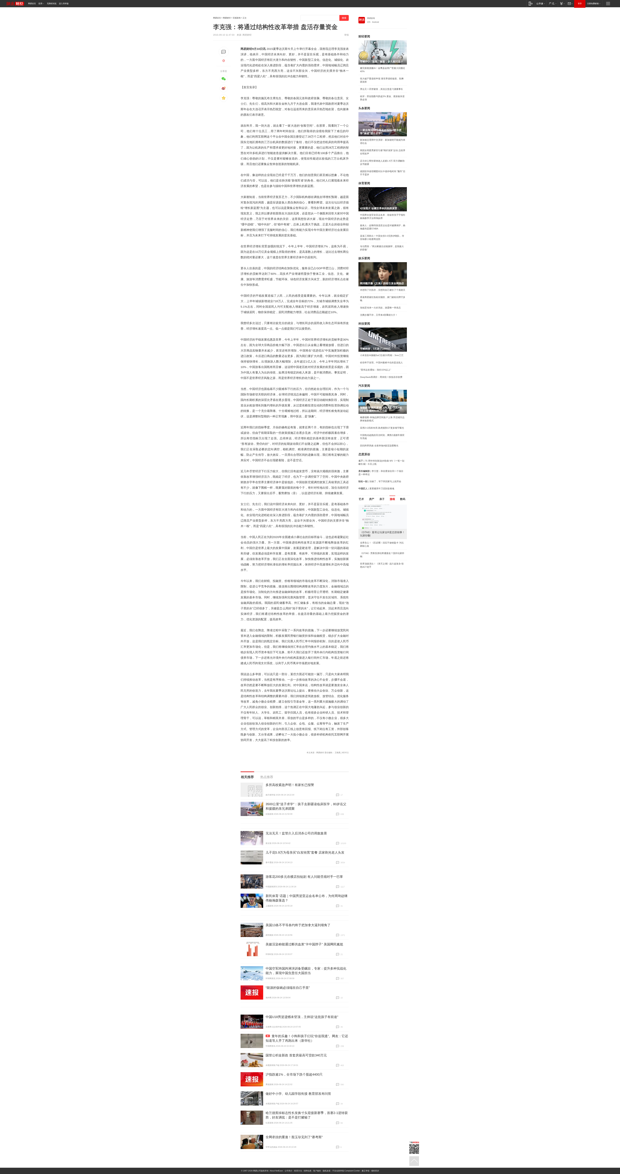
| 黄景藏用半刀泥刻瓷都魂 (376, 488)
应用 (40, 3)
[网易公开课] (540, 3)
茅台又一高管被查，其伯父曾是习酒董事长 (381, 89)
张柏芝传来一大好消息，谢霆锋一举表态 (380, 307)
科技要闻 (364, 323)
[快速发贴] (224, 52)
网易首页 (32, 3)
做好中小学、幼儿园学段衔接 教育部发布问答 (298, 1093)
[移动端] (530, 3)
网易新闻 (371, 18)
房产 (371, 499)
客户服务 (317, 1171)
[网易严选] (552, 3)
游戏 (392, 499)
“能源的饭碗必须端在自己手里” (288, 987)
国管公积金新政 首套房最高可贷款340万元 (296, 1055)
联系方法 (298, 1171)
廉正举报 (365, 1171)
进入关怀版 (64, 3)
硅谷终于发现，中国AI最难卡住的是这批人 (381, 362)
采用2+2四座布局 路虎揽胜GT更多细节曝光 (382, 428)
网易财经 (227, 18)
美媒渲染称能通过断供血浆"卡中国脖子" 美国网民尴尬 (304, 944)
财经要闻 (364, 36)
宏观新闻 (237, 18)
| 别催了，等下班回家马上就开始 (379, 481)
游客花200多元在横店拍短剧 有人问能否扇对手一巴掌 (304, 876)
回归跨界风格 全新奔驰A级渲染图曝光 (379, 445)
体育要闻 (364, 183)
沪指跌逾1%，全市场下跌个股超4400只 (294, 1074)
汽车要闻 (364, 385)
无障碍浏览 (52, 3)
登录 (580, 3)
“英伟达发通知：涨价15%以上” (375, 369)
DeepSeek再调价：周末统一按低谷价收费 (381, 377)
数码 (402, 499)
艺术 (361, 499)
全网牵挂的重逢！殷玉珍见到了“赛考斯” (294, 1137)
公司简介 (288, 1171)
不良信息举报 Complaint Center (346, 1171)
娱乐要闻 (364, 258)
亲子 (382, 499)
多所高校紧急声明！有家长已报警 (290, 785)
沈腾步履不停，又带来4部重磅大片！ (379, 315)
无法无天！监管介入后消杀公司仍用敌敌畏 (296, 833)
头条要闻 (364, 108)
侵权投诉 (375, 1171)
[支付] (562, 3)
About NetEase (276, 1171)
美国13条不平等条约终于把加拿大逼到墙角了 (298, 925)
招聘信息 (307, 1171)
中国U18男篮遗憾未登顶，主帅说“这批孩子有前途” (302, 1017)
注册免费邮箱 (593, 3)
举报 (346, 35)
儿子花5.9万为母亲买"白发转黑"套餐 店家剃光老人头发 (305, 852)
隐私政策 (327, 1171)
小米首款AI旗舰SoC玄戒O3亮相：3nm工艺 (381, 355)
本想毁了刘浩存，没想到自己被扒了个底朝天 (382, 290)
